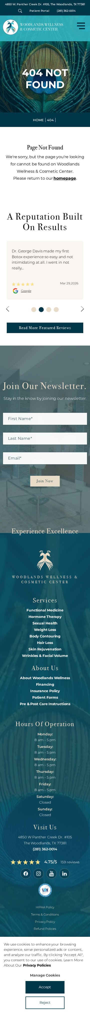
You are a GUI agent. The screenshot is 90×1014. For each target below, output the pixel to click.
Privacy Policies (36, 965)
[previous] (9, 309)
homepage (65, 178)
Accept (45, 987)
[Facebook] (25, 873)
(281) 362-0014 (66, 10)
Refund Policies (45, 929)
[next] (81, 309)
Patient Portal (39, 10)
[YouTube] (51, 873)
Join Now (44, 481)
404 (50, 120)
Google (26, 290)
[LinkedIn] (64, 873)
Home (38, 120)
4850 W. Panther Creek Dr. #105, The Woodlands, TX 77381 (45, 4)
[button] (81, 26)
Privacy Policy (45, 922)
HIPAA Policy (45, 907)
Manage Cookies (45, 975)
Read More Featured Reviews (45, 327)
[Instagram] (38, 873)
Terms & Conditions (45, 914)
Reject (45, 1002)
